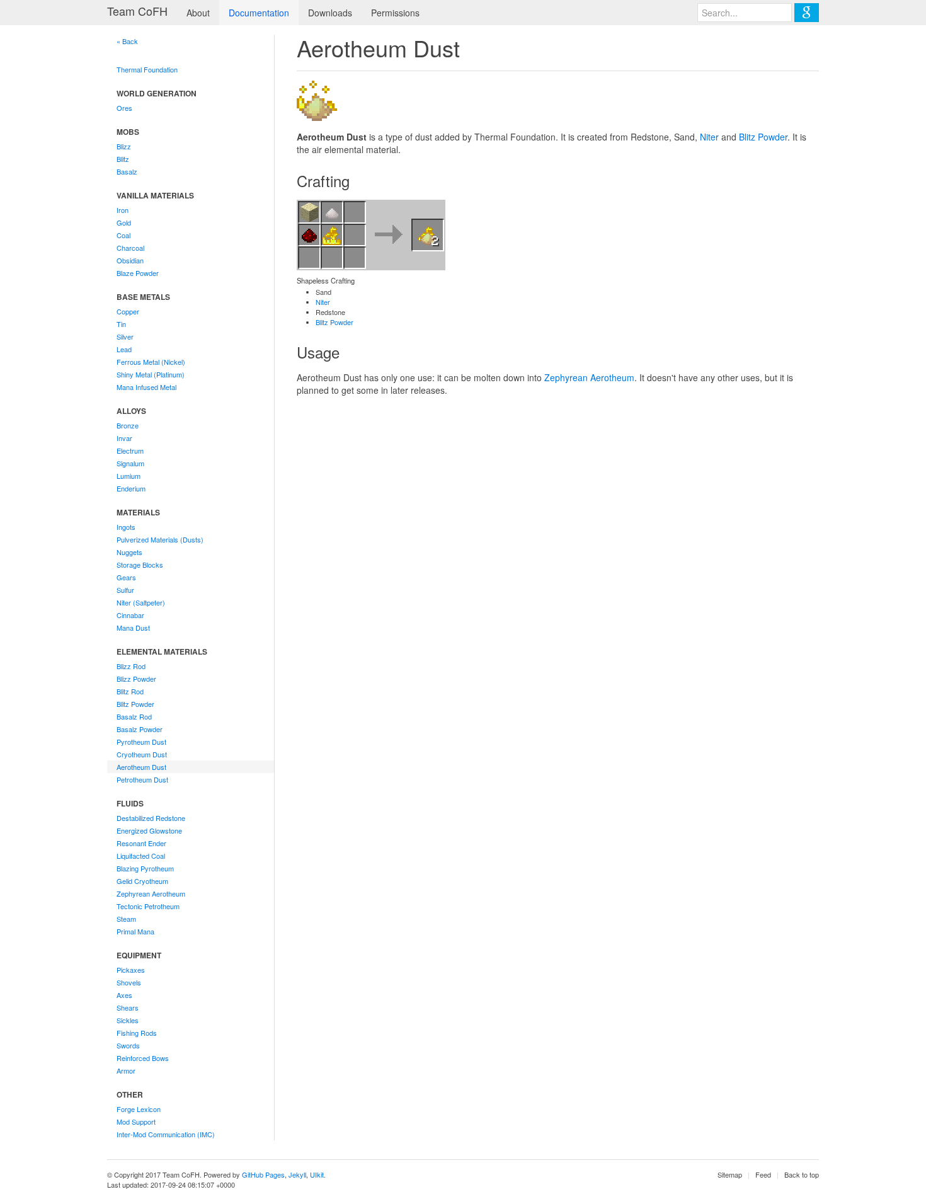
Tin (121, 324)
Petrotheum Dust (142, 779)
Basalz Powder (140, 729)
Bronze (128, 425)
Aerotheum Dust (141, 767)
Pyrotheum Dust (141, 742)
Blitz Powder (135, 704)
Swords (128, 1045)
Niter (709, 136)
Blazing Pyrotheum (145, 868)
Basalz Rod (134, 716)
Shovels (129, 982)
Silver (125, 336)
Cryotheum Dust (142, 754)
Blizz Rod (131, 666)
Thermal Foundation (147, 69)
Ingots (126, 527)
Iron (123, 210)
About (198, 12)
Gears (126, 577)
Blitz (123, 159)
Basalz (127, 171)
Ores (124, 108)
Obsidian (130, 260)
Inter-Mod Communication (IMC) (166, 1134)
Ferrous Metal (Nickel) (151, 362)
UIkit (317, 1174)
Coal (123, 235)
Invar (124, 438)
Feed (763, 1174)
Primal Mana (135, 931)
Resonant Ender (141, 843)
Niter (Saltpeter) (141, 602)
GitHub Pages (263, 1174)
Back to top (801, 1174)
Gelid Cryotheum (142, 881)
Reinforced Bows (143, 1058)
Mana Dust (133, 627)
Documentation (259, 12)
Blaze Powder (138, 273)
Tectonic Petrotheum (148, 906)
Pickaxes (131, 970)
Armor (126, 1070)
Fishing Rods (137, 1033)
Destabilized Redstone (151, 818)
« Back (127, 41)
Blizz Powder (136, 679)
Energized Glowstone (149, 830)
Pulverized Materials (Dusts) (160, 539)
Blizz (124, 146)
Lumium (128, 476)
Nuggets (129, 552)
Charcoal (130, 248)
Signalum (130, 463)
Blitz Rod (130, 691)
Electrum (130, 450)
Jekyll (297, 1174)
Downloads (330, 12)
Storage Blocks (140, 564)
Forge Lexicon (139, 1109)
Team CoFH (137, 11)
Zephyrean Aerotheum (151, 893)
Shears (128, 1007)
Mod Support (136, 1121)
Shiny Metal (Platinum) (151, 374)
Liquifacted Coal (141, 856)
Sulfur (125, 590)
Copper (128, 311)
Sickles (128, 1020)
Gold (124, 222)
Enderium (131, 488)
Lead (124, 349)
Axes (124, 995)
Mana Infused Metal (146, 387)
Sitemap (729, 1174)
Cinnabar (130, 615)
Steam (126, 919)
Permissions (395, 12)
